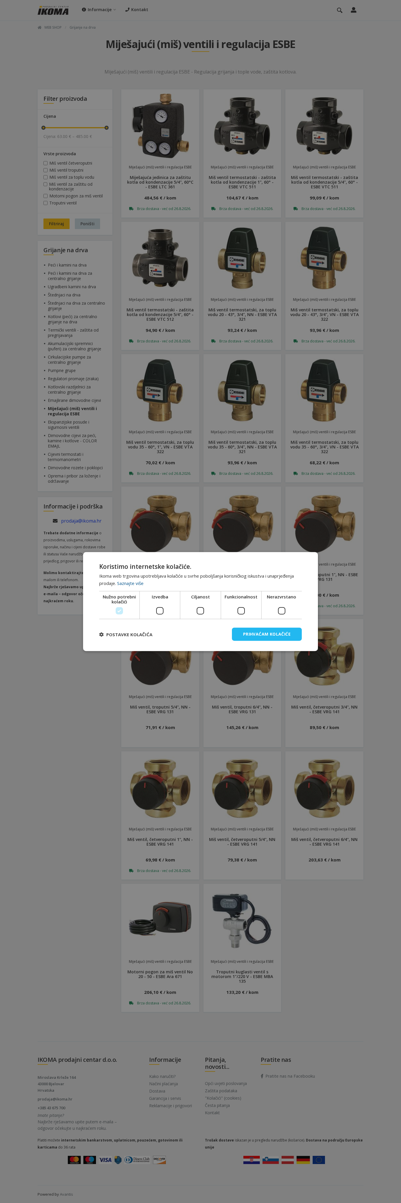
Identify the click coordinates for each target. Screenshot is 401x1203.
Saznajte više (130, 583)
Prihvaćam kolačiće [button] (267, 634)
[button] (125, 634)
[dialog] (200, 601)
